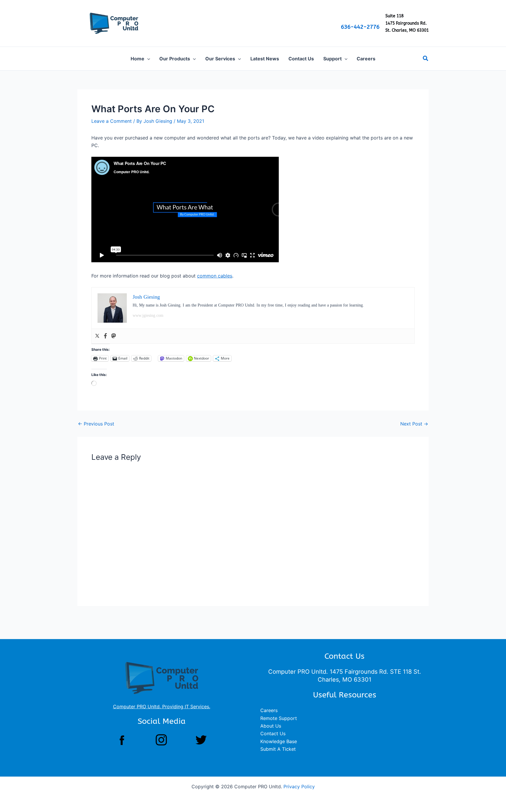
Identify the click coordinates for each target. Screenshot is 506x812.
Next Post (414, 423)
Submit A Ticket (278, 749)
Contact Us (273, 733)
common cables (214, 276)
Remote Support (278, 718)
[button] (147, 58)
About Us (270, 726)
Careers (269, 710)
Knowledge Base (278, 741)
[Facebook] (105, 336)
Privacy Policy (299, 786)
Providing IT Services (185, 706)
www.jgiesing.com (148, 315)
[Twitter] (97, 336)
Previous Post (96, 423)
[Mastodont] (113, 336)
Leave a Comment (111, 121)
